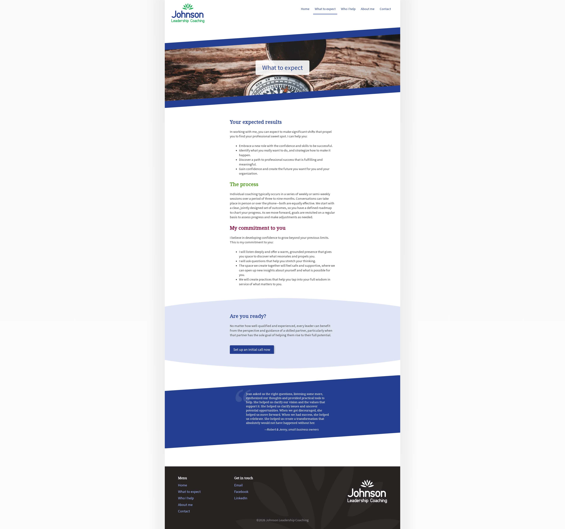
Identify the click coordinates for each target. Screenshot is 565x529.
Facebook (241, 491)
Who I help (348, 9)
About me (367, 9)
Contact (385, 9)
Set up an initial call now (251, 349)
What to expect (325, 9)
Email (238, 485)
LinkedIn (240, 498)
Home (305, 9)
